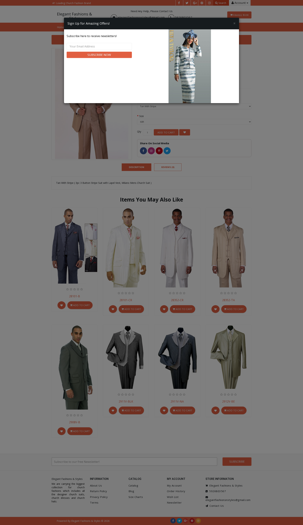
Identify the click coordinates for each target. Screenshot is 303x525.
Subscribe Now (99, 55)
